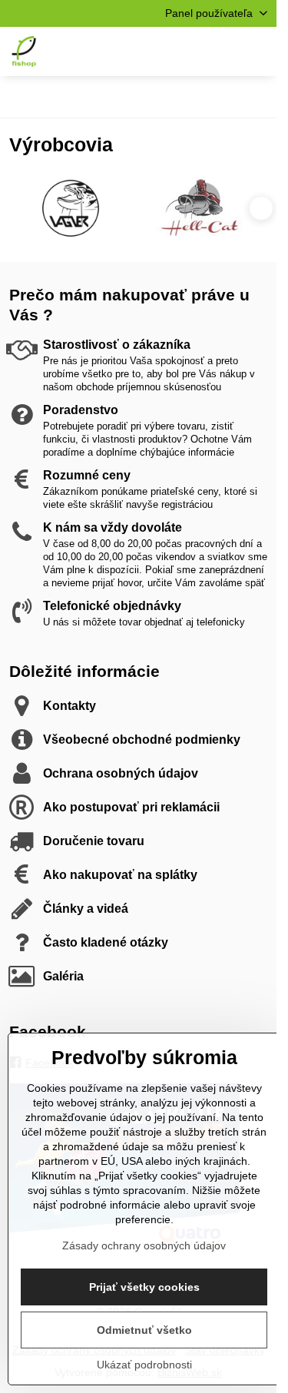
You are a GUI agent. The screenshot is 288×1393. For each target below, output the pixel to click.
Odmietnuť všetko (144, 1330)
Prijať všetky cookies (144, 1287)
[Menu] (258, 51)
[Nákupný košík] (221, 51)
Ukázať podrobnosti (144, 1364)
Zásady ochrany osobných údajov (144, 1245)
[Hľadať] (184, 51)
